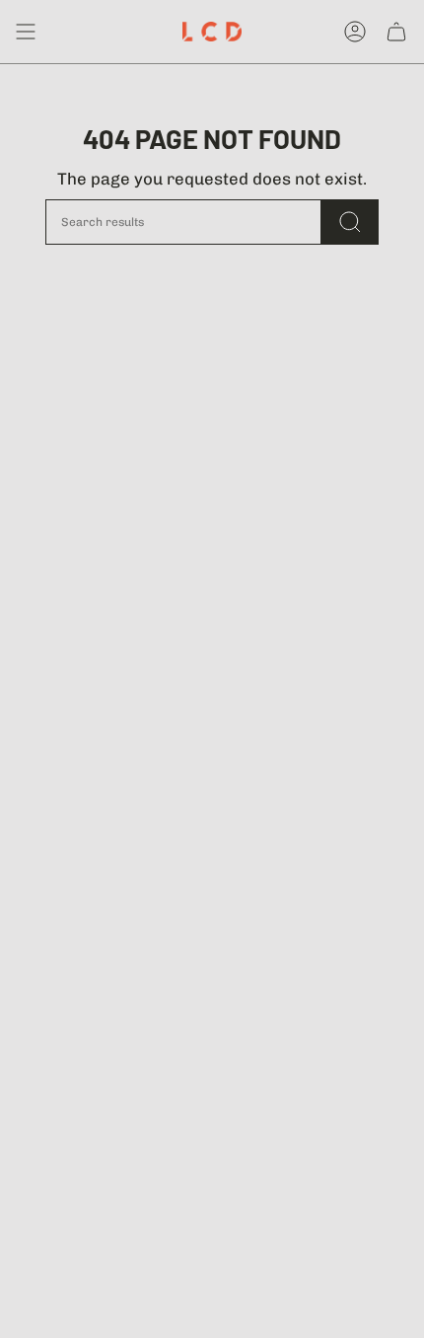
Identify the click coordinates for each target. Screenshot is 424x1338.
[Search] (350, 222)
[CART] (396, 31)
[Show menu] (25, 31)
